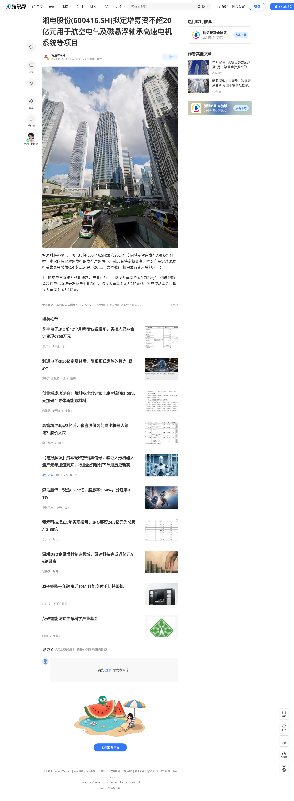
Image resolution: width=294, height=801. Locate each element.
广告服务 (115, 771)
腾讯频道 (165, 771)
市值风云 (47, 507)
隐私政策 (91, 771)
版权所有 (115, 788)
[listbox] (110, 477)
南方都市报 (49, 442)
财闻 (45, 636)
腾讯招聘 (127, 771)
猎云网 (46, 571)
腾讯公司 (105, 788)
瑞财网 (46, 346)
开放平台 (103, 771)
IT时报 (46, 603)
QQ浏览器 (152, 771)
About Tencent (63, 771)
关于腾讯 (48, 771)
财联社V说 (61, 475)
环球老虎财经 (50, 378)
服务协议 (78, 771)
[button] (240, 35)
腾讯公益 (139, 771)
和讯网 (46, 410)
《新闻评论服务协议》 (96, 649)
